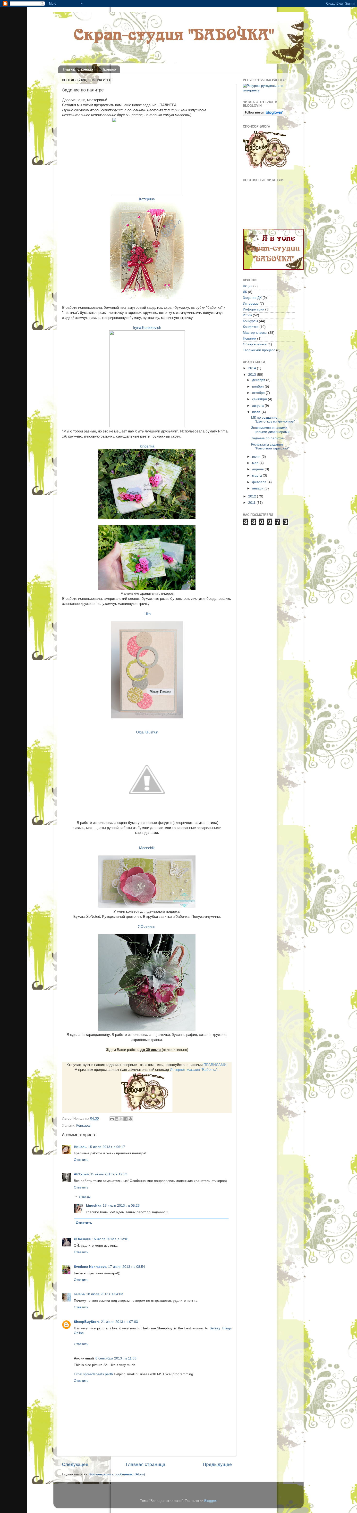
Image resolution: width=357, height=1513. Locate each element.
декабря (259, 380)
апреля (258, 469)
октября (259, 393)
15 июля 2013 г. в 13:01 (110, 1239)
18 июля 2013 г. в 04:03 (104, 1294)
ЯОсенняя (147, 926)
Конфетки (250, 327)
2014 (252, 368)
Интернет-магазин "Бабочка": (194, 1069)
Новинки (249, 338)
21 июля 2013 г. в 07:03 (119, 1322)
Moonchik (147, 848)
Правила (109, 69)
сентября (260, 399)
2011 (252, 502)
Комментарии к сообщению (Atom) (117, 1474)
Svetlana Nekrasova (90, 1267)
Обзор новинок (255, 344)
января (258, 488)
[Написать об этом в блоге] (116, 1118)
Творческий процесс (259, 350)
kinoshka (147, 446)
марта (257, 475)
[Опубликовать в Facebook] (125, 1118)
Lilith (147, 614)
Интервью (251, 303)
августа (258, 405)
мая (255, 463)
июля (257, 412)
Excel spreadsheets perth (93, 1374)
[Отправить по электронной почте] (112, 1118)
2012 (252, 496)
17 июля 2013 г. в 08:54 (126, 1267)
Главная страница (78, 69)
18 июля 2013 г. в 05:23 (121, 1205)
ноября (258, 386)
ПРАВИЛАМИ (215, 1065)
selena (79, 1294)
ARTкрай (81, 1174)
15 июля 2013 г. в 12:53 (108, 1174)
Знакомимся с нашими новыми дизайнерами (270, 429)
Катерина (147, 199)
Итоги (247, 315)
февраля (259, 482)
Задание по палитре (267, 438)
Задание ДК (252, 298)
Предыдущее (217, 1464)
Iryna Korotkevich (147, 328)
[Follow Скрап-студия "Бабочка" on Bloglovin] (264, 115)
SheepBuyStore (87, 1322)
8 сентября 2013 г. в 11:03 (115, 1358)
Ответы (85, 1197)
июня (257, 456)
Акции (247, 286)
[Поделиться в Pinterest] (130, 1118)
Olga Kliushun (147, 732)
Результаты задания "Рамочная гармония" (270, 446)
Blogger (210, 1501)
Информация (253, 309)
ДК (245, 292)
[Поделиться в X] (121, 1118)
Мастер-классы (255, 332)
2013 (252, 374)
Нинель (80, 1147)
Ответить (81, 1160)
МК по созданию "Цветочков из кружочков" (273, 419)
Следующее (75, 1464)
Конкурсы (83, 1125)
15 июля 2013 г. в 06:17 (106, 1147)
